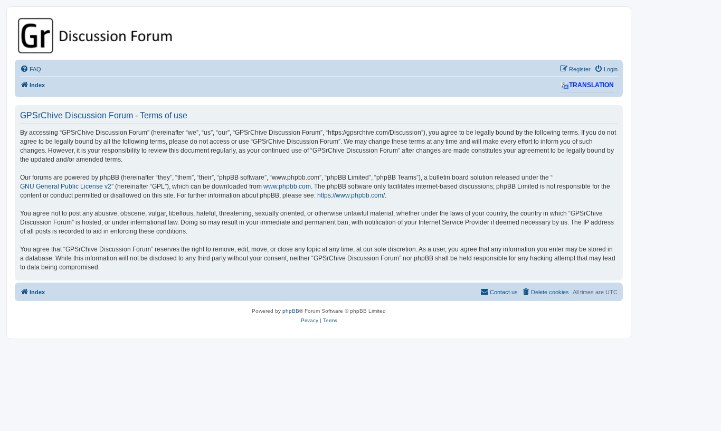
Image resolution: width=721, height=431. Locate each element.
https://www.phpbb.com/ (351, 195)
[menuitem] (30, 69)
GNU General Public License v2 (65, 186)
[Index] (318, 35)
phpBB (290, 311)
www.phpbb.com (287, 186)
